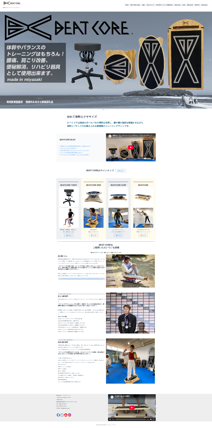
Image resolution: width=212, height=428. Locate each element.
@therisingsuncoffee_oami (81, 278)
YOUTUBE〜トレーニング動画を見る (164, 5)
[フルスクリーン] (153, 419)
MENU (126, 5)
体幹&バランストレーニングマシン (11, 7)
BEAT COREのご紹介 (135, 5)
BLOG (184, 5)
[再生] (110, 419)
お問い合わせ (178, 5)
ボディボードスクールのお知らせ (68, 148)
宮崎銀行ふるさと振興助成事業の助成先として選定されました (75, 146)
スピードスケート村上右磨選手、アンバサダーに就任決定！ (75, 154)
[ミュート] (151, 419)
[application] (132, 407)
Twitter (197, 5)
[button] (104, 109)
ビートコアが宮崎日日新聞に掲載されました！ (71, 152)
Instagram (204, 5)
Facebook (190, 5)
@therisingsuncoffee (68, 278)
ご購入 (143, 5)
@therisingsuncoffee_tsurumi (95, 278)
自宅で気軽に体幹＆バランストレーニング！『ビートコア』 (75, 150)
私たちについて (150, 5)
